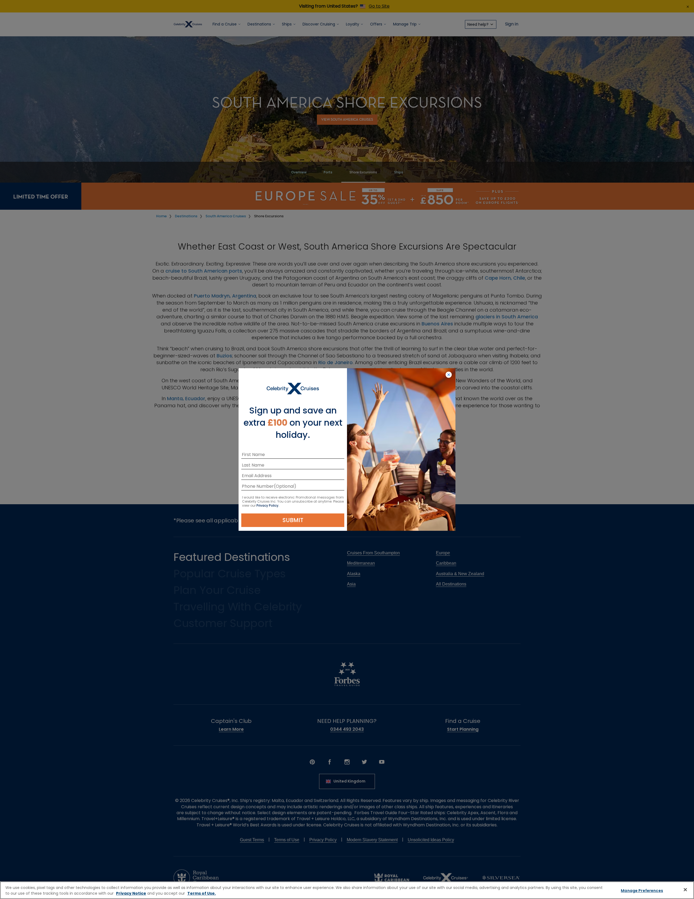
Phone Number (258, 487)
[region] (347, 890)
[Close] (685, 889)
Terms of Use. (201, 893)
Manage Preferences (642, 890)
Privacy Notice (131, 893)
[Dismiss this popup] (448, 375)
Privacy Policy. (267, 505)
